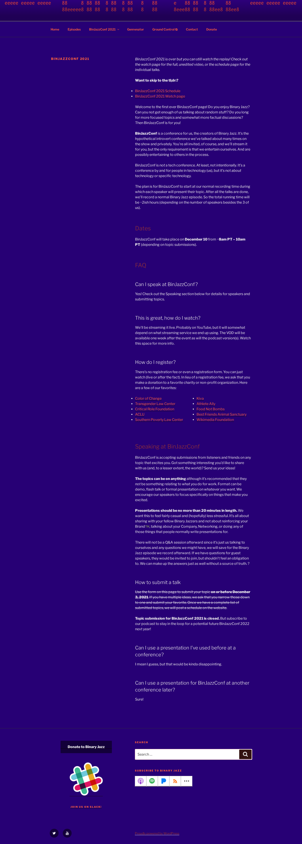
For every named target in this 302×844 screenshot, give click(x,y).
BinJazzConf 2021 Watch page (160, 96)
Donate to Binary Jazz (86, 747)
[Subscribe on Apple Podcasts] (140, 781)
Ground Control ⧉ (165, 29)
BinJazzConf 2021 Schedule (157, 91)
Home (55, 29)
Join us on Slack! (86, 806)
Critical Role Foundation (154, 409)
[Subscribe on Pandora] (163, 781)
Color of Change (148, 398)
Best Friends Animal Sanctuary (222, 414)
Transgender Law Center (155, 404)
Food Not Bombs (211, 409)
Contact (192, 29)
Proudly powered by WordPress (157, 833)
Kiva (200, 398)
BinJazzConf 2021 (102, 29)
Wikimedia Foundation (215, 420)
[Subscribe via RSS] (175, 781)
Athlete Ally (206, 404)
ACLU (139, 414)
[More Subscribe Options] (186, 781)
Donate (211, 29)
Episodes (74, 29)
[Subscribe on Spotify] (152, 781)
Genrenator (135, 29)
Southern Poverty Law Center (159, 420)
